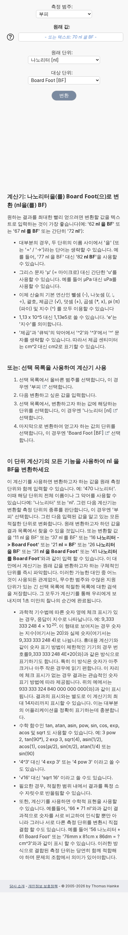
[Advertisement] (64, 147)
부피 (36, 387)
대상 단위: (62, 72)
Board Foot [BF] (86, 433)
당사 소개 (17, 886)
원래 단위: (62, 52)
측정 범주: (62, 6)
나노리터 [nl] (98, 410)
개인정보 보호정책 (43, 886)
